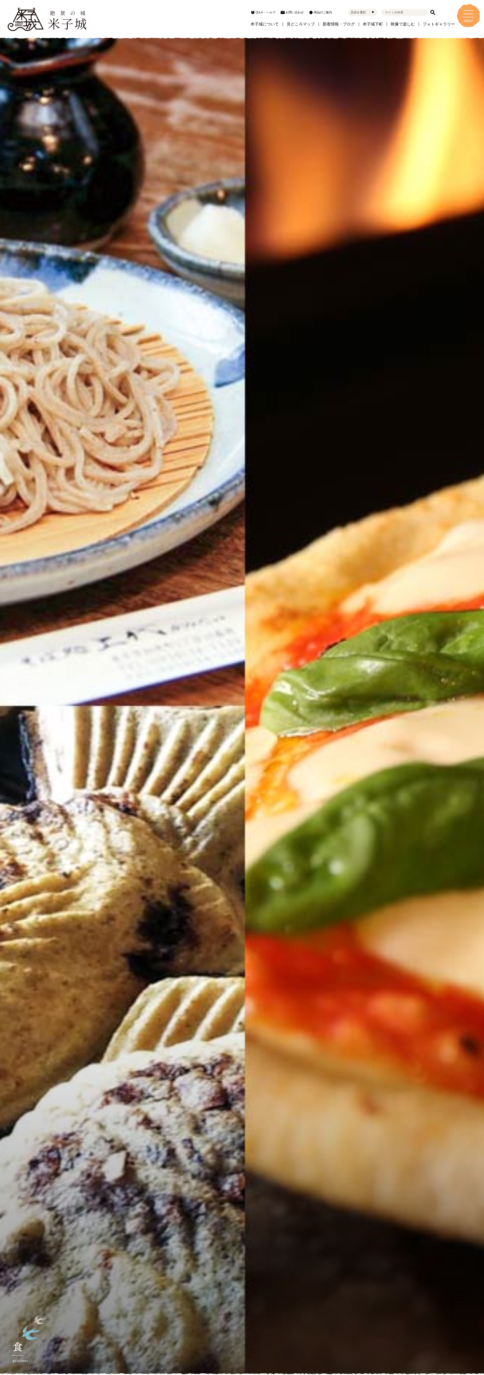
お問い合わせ (295, 12)
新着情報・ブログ (339, 24)
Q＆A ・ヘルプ (266, 12)
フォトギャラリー (439, 24)
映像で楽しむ (403, 24)
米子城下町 (373, 24)
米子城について (265, 24)
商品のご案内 (323, 12)
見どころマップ (301, 24)
